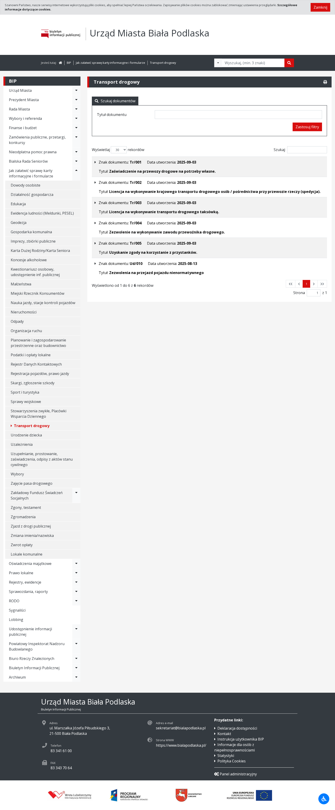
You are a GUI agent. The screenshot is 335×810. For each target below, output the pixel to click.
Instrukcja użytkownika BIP (240, 739)
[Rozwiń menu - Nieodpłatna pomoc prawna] (76, 151)
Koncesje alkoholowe (29, 259)
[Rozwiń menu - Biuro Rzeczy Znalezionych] (76, 658)
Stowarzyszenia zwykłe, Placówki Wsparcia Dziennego (38, 413)
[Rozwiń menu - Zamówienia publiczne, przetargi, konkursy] (76, 140)
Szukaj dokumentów (118, 100)
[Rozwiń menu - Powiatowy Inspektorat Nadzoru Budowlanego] (76, 646)
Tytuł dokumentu (111, 114)
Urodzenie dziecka (26, 435)
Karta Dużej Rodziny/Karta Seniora (40, 250)
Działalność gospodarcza (32, 194)
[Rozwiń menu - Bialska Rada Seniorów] (76, 161)
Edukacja (18, 203)
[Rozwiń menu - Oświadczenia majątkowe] (76, 563)
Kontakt (224, 733)
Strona (299, 292)
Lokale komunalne (26, 554)
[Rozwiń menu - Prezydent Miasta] (76, 99)
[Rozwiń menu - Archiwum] (76, 677)
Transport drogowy (163, 63)
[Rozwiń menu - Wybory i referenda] (76, 118)
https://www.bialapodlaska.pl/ (181, 745)
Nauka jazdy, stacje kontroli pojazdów (43, 302)
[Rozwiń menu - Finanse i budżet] (76, 127)
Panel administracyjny (238, 774)
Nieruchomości (23, 312)
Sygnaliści (17, 610)
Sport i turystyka (25, 392)
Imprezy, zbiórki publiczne (33, 241)
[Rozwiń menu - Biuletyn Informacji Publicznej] (76, 667)
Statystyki (225, 755)
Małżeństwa (21, 284)
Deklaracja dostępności (237, 728)
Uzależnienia (22, 444)
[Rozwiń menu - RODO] (76, 600)
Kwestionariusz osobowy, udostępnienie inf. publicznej (35, 272)
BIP (69, 63)
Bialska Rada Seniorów (28, 161)
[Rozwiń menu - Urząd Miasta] (76, 90)
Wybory (17, 474)
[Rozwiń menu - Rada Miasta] (76, 109)
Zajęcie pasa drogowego (31, 483)
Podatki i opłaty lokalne (31, 354)
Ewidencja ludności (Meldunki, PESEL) (42, 213)
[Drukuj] (325, 82)
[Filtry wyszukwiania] (218, 63)
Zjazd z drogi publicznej (31, 526)
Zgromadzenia (23, 516)
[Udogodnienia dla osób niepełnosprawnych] (323, 798)
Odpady (17, 321)
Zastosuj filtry (307, 126)
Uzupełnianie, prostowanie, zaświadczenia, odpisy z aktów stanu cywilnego (42, 459)
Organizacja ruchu (26, 330)
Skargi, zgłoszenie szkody (32, 382)
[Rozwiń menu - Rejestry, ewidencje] (76, 582)
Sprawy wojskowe (26, 401)
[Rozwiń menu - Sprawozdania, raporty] (76, 591)
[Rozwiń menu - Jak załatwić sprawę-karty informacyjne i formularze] (76, 173)
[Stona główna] (60, 63)
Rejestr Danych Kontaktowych (36, 364)
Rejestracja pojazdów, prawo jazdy (40, 373)
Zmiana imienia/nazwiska (32, 535)
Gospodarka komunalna (31, 231)
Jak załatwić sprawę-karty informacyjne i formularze (110, 63)
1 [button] (306, 284)
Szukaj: (280, 149)
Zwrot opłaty (22, 544)
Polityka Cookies (231, 761)
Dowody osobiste (25, 185)
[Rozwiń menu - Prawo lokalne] (76, 572)
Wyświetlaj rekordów (118, 149)
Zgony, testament (26, 507)
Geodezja (18, 222)
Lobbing (16, 619)
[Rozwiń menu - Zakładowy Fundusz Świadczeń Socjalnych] (76, 495)
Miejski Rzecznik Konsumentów (37, 293)
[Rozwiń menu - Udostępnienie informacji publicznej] (76, 631)
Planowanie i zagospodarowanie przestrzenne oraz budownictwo (38, 343)
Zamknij (320, 7)
